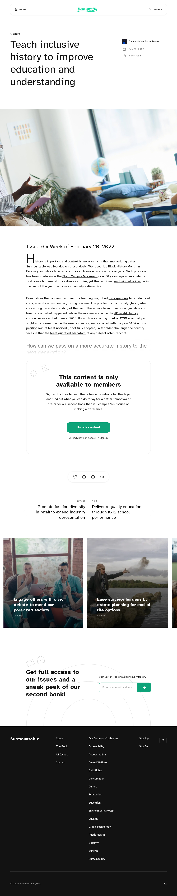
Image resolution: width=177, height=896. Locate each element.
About (59, 738)
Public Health (97, 834)
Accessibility (96, 746)
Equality (93, 818)
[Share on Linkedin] (93, 477)
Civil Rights (95, 770)
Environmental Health (101, 810)
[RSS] (165, 883)
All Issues (62, 754)
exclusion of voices (127, 281)
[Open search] (163, 740)
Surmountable (25, 739)
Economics (95, 794)
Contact (60, 762)
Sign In (104, 438)
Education (95, 802)
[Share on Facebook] (84, 477)
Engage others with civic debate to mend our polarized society (38, 604)
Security (94, 842)
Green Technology (100, 826)
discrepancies (118, 298)
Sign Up (144, 738)
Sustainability (97, 859)
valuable (96, 261)
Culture (15, 34)
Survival (93, 850)
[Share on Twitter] (75, 477)
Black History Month (122, 266)
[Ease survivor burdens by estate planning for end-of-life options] (127, 583)
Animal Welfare (98, 762)
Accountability (97, 754)
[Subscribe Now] (144, 687)
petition (31, 328)
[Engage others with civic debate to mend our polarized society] (43, 583)
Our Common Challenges (103, 738)
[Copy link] (102, 477)
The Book (62, 746)
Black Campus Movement (79, 276)
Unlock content (88, 427)
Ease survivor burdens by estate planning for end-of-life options (124, 604)
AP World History (126, 313)
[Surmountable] (87, 9)
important (54, 261)
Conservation (96, 778)
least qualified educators (68, 333)
